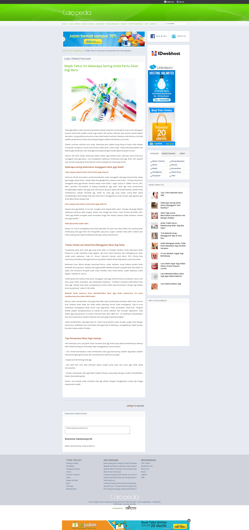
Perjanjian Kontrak (72, 469)
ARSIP (182, 153)
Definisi (78, 24)
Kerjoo (143, 472)
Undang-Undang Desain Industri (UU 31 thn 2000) (122, 475)
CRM (142, 477)
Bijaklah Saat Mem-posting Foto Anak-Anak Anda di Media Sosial (127, 466)
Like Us (181, 2)
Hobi (173, 176)
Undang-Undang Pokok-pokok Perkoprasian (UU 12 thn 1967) (126, 483)
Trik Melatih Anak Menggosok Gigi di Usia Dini (171, 235)
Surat (71, 24)
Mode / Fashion (88, 24)
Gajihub (144, 475)
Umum (68, 472)
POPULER (154, 153)
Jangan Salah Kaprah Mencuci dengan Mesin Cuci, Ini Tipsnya (126, 477)
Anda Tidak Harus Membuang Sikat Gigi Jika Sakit (172, 225)
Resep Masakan (112, 24)
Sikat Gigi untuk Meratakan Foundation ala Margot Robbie (173, 215)
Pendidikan (70, 466)
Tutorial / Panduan (73, 475)
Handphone (157, 172)
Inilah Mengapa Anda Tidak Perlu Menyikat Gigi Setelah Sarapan (173, 245)
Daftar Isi (153, 24)
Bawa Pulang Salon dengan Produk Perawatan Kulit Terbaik (125, 463)
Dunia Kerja (176, 172)
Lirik (146, 24)
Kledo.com (145, 469)
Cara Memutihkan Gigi (171, 284)
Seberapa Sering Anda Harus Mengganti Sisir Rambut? (171, 205)
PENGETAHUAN (168, 153)
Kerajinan (156, 176)
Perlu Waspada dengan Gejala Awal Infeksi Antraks (122, 489)
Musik (154, 168)
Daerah (124, 24)
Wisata (174, 165)
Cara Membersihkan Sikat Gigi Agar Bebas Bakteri (172, 274)
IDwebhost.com (147, 466)
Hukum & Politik (72, 480)
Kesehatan (100, 24)
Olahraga (69, 486)
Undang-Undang (72, 463)
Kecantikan (176, 168)
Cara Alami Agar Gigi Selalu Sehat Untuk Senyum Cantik (173, 266)
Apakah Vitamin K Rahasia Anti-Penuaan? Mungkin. (122, 469)
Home (64, 24)
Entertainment (71, 489)
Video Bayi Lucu (109, 480)
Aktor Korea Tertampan (112, 472)
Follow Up (170, 2)
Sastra (68, 477)
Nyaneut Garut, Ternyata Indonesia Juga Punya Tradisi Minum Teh (127, 486)
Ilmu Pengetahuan (136, 24)
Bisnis (154, 165)
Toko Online (145, 463)
